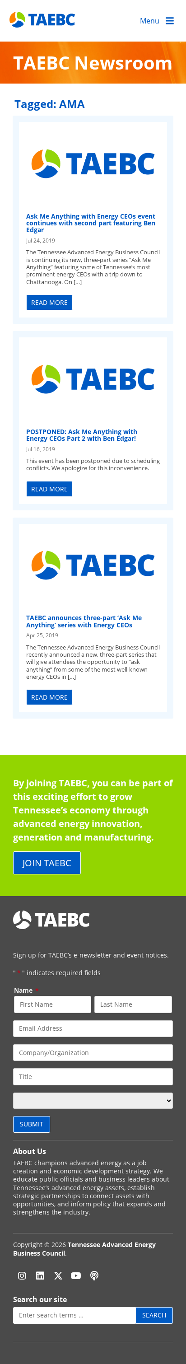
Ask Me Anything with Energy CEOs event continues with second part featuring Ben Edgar (90, 223)
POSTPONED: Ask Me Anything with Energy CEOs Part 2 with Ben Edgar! (81, 435)
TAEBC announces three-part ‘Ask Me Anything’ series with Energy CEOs (84, 621)
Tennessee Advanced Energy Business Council (84, 1248)
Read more (49, 302)
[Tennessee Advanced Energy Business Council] (42, 20)
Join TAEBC (47, 863)
